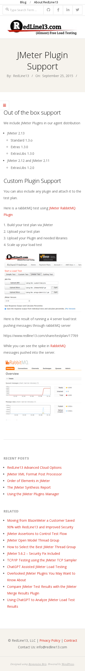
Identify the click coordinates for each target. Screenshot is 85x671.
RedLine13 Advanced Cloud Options (34, 467)
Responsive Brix (38, 664)
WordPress (68, 664)
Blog (23, 2)
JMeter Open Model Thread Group (33, 540)
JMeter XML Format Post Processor (34, 474)
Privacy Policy (49, 640)
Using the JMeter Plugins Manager (33, 494)
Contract (70, 640)
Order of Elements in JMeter (28, 480)
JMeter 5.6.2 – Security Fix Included (33, 553)
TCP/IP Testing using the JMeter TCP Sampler (42, 560)
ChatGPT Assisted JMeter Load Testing (37, 566)
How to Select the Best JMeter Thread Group (41, 547)
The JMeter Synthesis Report (29, 487)
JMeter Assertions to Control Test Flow (37, 533)
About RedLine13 (46, 2)
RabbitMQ (58, 346)
